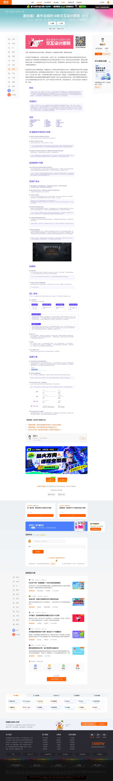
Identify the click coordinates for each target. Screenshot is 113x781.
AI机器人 (58, 740)
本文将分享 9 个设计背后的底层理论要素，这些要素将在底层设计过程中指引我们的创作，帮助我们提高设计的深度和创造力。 (49, 586)
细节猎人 (45, 749)
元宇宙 (37, 771)
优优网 (86, 772)
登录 (100, 7)
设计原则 (52, 28)
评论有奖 (63, 20)
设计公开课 (48, 772)
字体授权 (72, 749)
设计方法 (72, 773)
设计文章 (12, 11)
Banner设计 (46, 773)
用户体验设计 (40, 590)
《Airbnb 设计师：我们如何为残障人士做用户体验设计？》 (44, 430)
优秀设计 (101, 772)
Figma (47, 771)
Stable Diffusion (19, 771)
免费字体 (65, 771)
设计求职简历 (27, 773)
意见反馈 (72, 746)
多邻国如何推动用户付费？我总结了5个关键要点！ (45, 632)
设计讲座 (82, 647)
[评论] (58, 546)
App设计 (50, 773)
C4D (49, 771)
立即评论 (53, 563)
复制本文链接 (41, 486)
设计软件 (26, 772)
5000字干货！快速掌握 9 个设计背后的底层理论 (45, 583)
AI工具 (58, 738)
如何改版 (23, 772)
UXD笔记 (39, 623)
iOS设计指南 (61, 772)
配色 (20, 772)
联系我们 (72, 740)
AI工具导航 (65, 773)
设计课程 (45, 744)
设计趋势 (53, 773)
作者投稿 (72, 742)
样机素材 (30, 772)
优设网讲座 (39, 656)
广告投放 (72, 738)
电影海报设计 (42, 773)
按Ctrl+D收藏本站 (89, 724)
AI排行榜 (58, 742)
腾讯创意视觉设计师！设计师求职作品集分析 (44, 648)
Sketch (33, 772)
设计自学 (79, 772)
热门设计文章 (27, 771)
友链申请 (72, 744)
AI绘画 (24, 771)
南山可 (49, 20)
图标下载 (23, 773)
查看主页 (107, 54)
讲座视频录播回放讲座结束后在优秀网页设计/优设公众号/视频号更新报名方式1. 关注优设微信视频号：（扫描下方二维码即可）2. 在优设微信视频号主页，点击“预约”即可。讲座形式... (49, 653)
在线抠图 (14, 773)
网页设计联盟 (97, 772)
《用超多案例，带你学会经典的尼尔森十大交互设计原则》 (44, 425)
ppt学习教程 (57, 772)
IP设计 (35, 771)
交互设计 (18, 11)
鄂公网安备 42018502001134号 (69, 778)
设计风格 (68, 773)
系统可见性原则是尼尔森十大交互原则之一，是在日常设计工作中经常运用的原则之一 (49, 603)
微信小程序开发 (8, 772)
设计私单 (72, 772)
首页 (7, 11)
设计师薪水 (76, 772)
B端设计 (44, 771)
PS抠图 (93, 771)
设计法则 (61, 28)
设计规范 (80, 771)
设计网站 (93, 772)
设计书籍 (39, 772)
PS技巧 (65, 772)
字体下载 (102, 771)
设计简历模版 (37, 773)
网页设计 (31, 771)
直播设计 (40, 771)
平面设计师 (7, 773)
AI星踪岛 (45, 740)
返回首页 (102, 724)
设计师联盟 (89, 772)
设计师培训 (53, 772)
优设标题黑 (69, 771)
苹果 (77, 771)
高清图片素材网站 (84, 771)
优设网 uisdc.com (12, 722)
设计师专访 (17, 772)
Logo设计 (68, 772)
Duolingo (39, 639)
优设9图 (45, 746)
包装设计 (54, 771)
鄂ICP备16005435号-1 (61, 778)
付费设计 (46, 639)
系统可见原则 (47, 607)
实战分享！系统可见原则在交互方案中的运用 (44, 599)
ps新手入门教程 (18, 773)
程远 (40, 20)
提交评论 (38, 552)
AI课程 (58, 744)
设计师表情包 (58, 773)
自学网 (11, 773)
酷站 (75, 771)
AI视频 (58, 746)
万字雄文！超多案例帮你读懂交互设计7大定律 (44, 615)
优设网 (83, 772)
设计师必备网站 (44, 772)
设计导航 (45, 742)
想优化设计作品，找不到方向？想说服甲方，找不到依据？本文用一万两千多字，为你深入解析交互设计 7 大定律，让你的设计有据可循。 (49, 619)
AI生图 (58, 749)
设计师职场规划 (32, 773)
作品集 (72, 771)
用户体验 (82, 582)
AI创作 (62, 773)
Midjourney (15, 771)
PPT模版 (96, 771)
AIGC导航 (11, 771)
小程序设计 (13, 772)
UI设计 (98, 87)
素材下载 (89, 771)
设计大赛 (61, 771)
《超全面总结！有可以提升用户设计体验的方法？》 (42, 427)
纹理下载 (99, 771)
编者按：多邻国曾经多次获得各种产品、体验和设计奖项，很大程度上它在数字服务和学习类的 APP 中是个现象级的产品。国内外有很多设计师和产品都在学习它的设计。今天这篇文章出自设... (49, 636)
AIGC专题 (45, 738)
